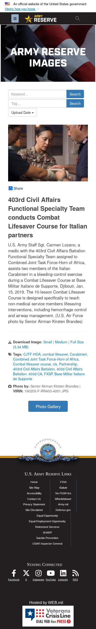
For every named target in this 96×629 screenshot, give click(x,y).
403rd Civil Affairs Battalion (34, 368)
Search (75, 94)
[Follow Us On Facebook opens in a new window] (14, 574)
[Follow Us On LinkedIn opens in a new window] (63, 574)
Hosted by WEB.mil (46, 603)
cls (55, 363)
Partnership (68, 363)
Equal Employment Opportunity (47, 521)
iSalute (63, 487)
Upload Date (21, 112)
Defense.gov (63, 510)
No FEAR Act (63, 493)
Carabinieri (78, 354)
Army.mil (63, 504)
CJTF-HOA (32, 354)
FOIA (63, 482)
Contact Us (34, 498)
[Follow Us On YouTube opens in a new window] (51, 574)
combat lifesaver (55, 354)
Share (18, 188)
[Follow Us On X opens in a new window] (26, 574)
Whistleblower (63, 498)
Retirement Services (47, 526)
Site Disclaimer (34, 510)
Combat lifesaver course (32, 363)
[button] (22, 9)
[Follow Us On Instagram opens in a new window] (38, 574)
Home (34, 482)
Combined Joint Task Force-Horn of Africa (46, 359)
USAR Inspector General (47, 543)
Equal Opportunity (47, 515)
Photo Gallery (48, 406)
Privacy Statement (34, 504)
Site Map (34, 487)
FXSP (48, 373)
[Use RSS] (75, 574)
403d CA (35, 373)
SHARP (47, 532)
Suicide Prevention (47, 537)
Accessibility (34, 493)
